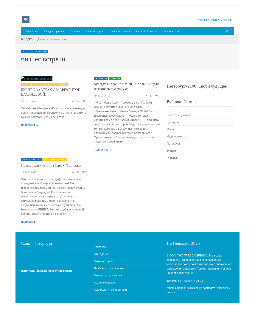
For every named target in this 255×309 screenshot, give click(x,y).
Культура (173, 122)
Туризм (171, 150)
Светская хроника (54, 159)
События (115, 78)
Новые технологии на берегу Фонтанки (51, 165)
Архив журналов (104, 282)
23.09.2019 (103, 95)
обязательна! (185, 273)
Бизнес (26, 84)
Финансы (172, 157)
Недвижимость (176, 136)
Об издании (101, 254)
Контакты (100, 247)
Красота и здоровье (179, 115)
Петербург (60, 84)
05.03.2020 (30, 101)
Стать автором (103, 261)
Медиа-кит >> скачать (108, 275)
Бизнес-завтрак (42, 84)
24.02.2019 (30, 172)
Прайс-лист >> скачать (109, 268)
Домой (41, 39)
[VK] (25, 19)
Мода (170, 129)
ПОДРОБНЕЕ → (29, 125)
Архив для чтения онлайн (110, 289)
